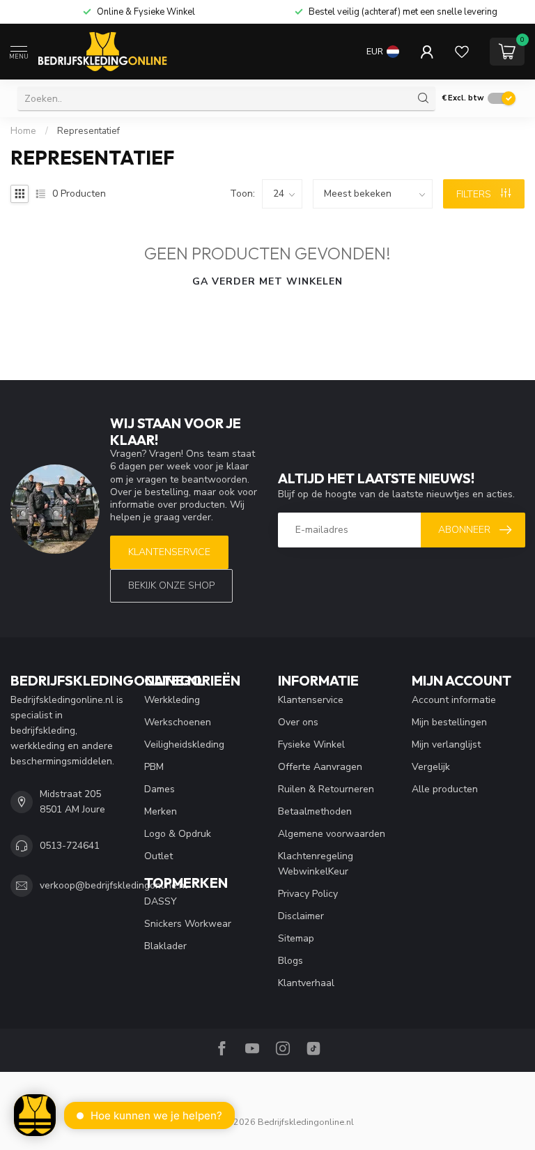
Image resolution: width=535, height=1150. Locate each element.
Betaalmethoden (315, 811)
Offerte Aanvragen (320, 766)
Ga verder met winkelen (267, 281)
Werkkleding (172, 699)
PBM (154, 766)
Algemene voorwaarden (331, 833)
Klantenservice (169, 552)
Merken (160, 811)
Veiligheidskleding (184, 744)
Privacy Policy (308, 893)
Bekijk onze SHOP (171, 585)
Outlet (158, 856)
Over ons (298, 722)
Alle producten (445, 789)
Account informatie (454, 699)
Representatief (88, 131)
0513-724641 (70, 845)
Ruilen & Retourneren (326, 789)
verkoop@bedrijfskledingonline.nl (113, 885)
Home (23, 131)
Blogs (290, 960)
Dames (159, 789)
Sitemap (296, 938)
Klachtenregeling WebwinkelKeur (315, 863)
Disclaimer (301, 916)
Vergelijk (431, 766)
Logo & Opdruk (177, 833)
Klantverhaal (306, 983)
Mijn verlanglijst (446, 744)
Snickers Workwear (187, 923)
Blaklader (165, 946)
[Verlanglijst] (462, 52)
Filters (475, 194)
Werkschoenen (177, 722)
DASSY (160, 901)
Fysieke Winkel (311, 744)
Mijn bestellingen (449, 722)
